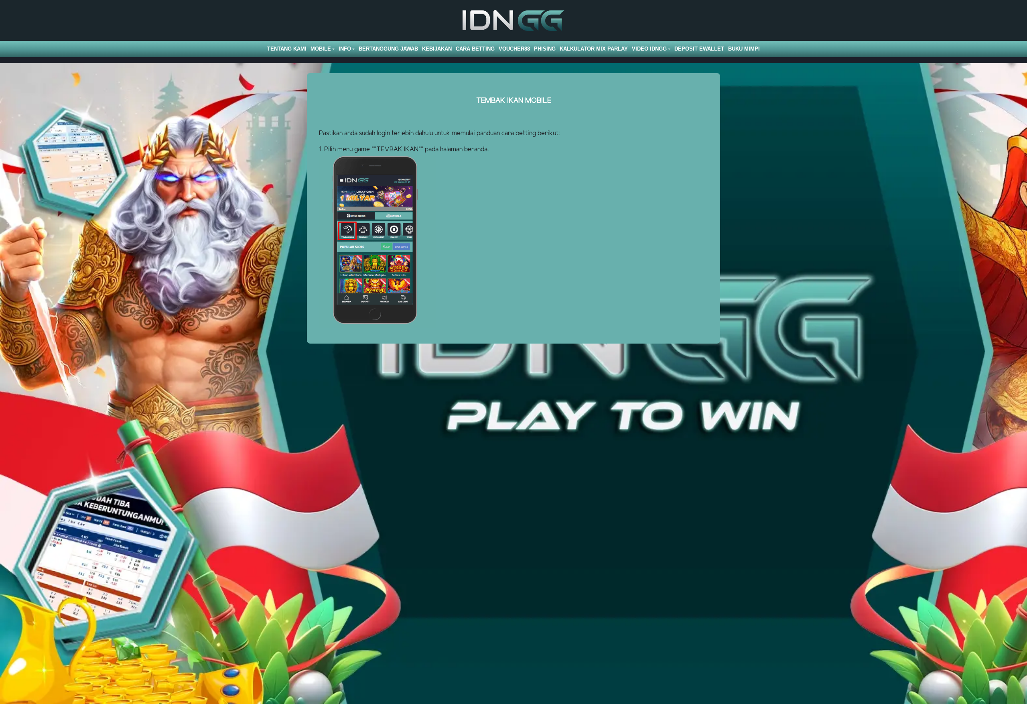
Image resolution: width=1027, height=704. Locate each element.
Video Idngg (649, 49)
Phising (545, 49)
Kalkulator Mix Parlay (594, 49)
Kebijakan (437, 49)
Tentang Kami (286, 49)
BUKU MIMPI (744, 49)
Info (345, 49)
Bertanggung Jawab (388, 49)
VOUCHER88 (514, 49)
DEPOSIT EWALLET (699, 49)
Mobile (321, 49)
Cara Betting (475, 49)
